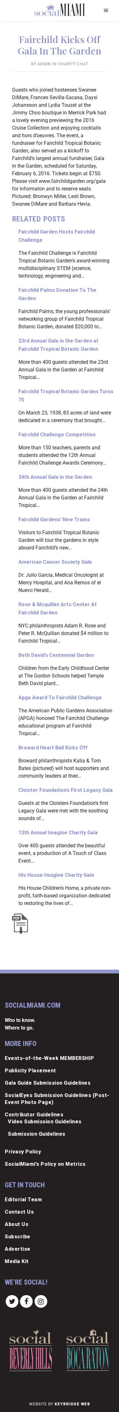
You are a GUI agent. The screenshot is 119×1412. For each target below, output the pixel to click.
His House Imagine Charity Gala (56, 875)
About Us (16, 1224)
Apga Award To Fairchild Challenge (60, 698)
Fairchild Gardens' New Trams (54, 520)
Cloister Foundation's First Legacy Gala (65, 790)
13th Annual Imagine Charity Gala (58, 833)
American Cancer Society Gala (55, 562)
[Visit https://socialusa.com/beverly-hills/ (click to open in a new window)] (30, 1350)
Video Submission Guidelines (45, 1122)
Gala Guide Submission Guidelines (47, 1083)
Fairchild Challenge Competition (57, 435)
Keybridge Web (72, 1404)
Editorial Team (23, 1200)
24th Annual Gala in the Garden (55, 477)
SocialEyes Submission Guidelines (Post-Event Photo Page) (57, 1098)
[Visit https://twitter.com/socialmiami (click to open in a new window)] (12, 1301)
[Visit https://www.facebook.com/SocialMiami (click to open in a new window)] (26, 1301)
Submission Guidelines (36, 1134)
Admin (44, 64)
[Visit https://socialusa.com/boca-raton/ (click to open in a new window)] (87, 1350)
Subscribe (17, 1237)
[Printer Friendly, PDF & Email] (21, 924)
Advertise (17, 1249)
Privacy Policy (23, 1152)
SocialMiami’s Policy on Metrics (45, 1164)
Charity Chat (73, 64)
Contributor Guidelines (34, 1115)
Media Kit (17, 1261)
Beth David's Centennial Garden (56, 655)
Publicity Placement (30, 1071)
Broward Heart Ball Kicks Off (53, 748)
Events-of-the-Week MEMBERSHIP (49, 1058)
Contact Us (19, 1212)
